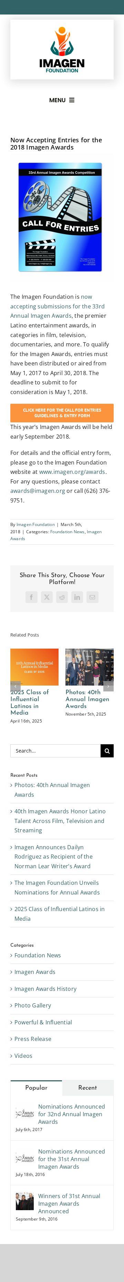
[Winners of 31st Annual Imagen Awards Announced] (25, 1216)
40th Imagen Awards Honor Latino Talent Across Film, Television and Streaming (37, 710)
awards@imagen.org (37, 491)
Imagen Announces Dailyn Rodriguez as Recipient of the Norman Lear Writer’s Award (94, 713)
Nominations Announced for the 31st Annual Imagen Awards (71, 1178)
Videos (23, 1075)
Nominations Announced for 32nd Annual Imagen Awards (71, 1133)
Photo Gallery (32, 1025)
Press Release (32, 1058)
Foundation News (67, 532)
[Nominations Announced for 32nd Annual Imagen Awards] (25, 1126)
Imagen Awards (34, 991)
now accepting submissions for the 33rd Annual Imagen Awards (57, 306)
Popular (36, 1108)
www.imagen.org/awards (72, 472)
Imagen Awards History (45, 1008)
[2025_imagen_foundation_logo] (62, 29)
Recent (87, 1108)
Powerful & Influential (43, 1041)
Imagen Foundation (36, 524)
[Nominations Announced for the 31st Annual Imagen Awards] (25, 1171)
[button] (15, 696)
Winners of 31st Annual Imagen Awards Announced (69, 1223)
